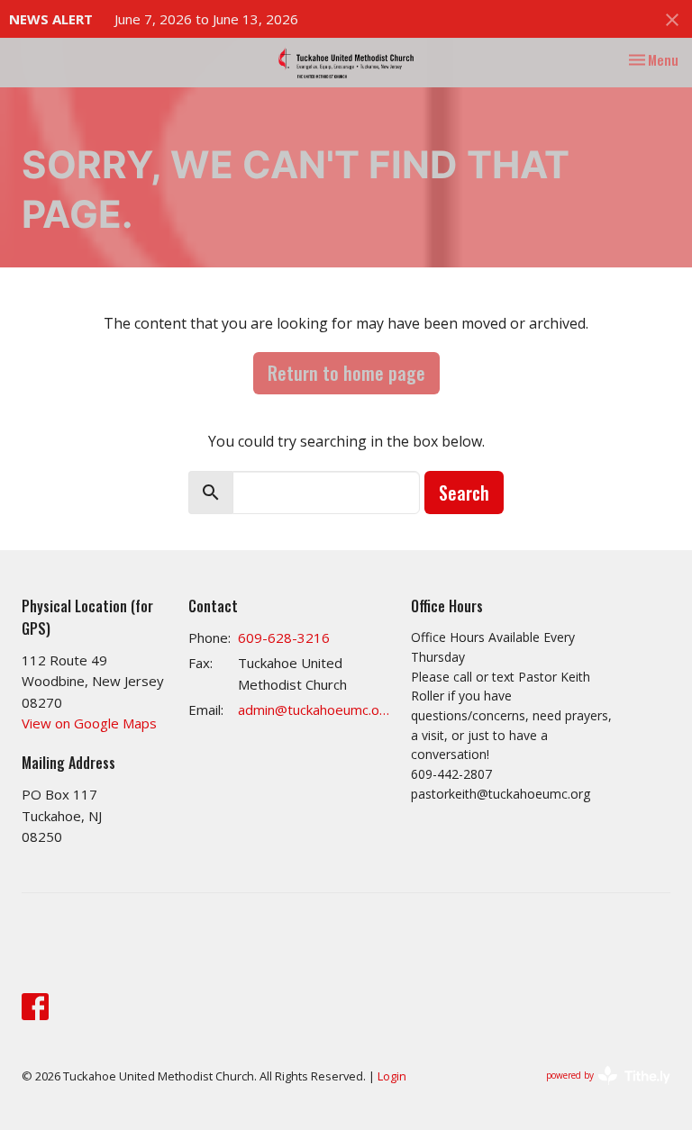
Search (464, 492)
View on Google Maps (89, 723)
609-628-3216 (284, 637)
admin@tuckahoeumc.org (315, 710)
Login (392, 1076)
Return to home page (346, 372)
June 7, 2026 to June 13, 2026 (206, 19)
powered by (598, 1090)
